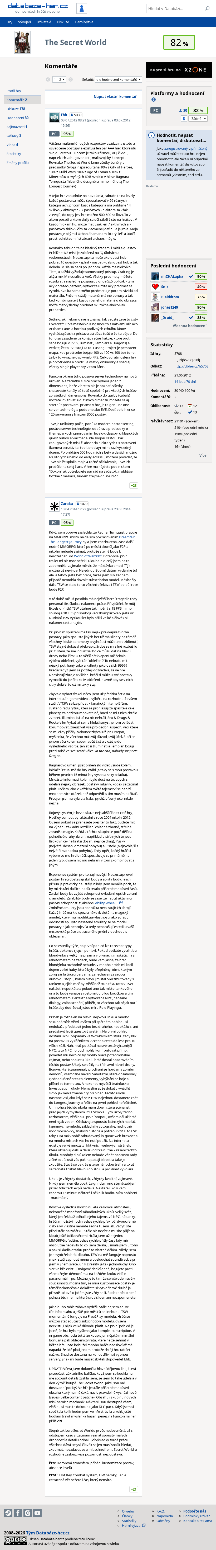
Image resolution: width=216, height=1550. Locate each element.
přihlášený (199, 148)
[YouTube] (37, 1513)
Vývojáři (24, 22)
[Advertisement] (179, 221)
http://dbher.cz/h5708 (191, 366)
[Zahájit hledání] (207, 8)
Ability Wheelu (106, 903)
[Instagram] (27, 1513)
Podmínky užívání (197, 1516)
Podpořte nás (194, 1511)
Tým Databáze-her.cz (48, 1533)
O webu (128, 1511)
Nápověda (164, 1516)
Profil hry (14, 90)
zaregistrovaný (176, 148)
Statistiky (14, 153)
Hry (9, 22)
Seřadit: (88, 79)
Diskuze (63, 22)
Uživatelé (44, 22)
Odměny (163, 1520)
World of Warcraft (88, 556)
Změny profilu (18, 162)
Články (127, 1516)
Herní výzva (84, 22)
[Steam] (8, 1513)
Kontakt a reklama (197, 1520)
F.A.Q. (160, 1511)
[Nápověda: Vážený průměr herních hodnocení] (153, 99)
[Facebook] (18, 1513)
